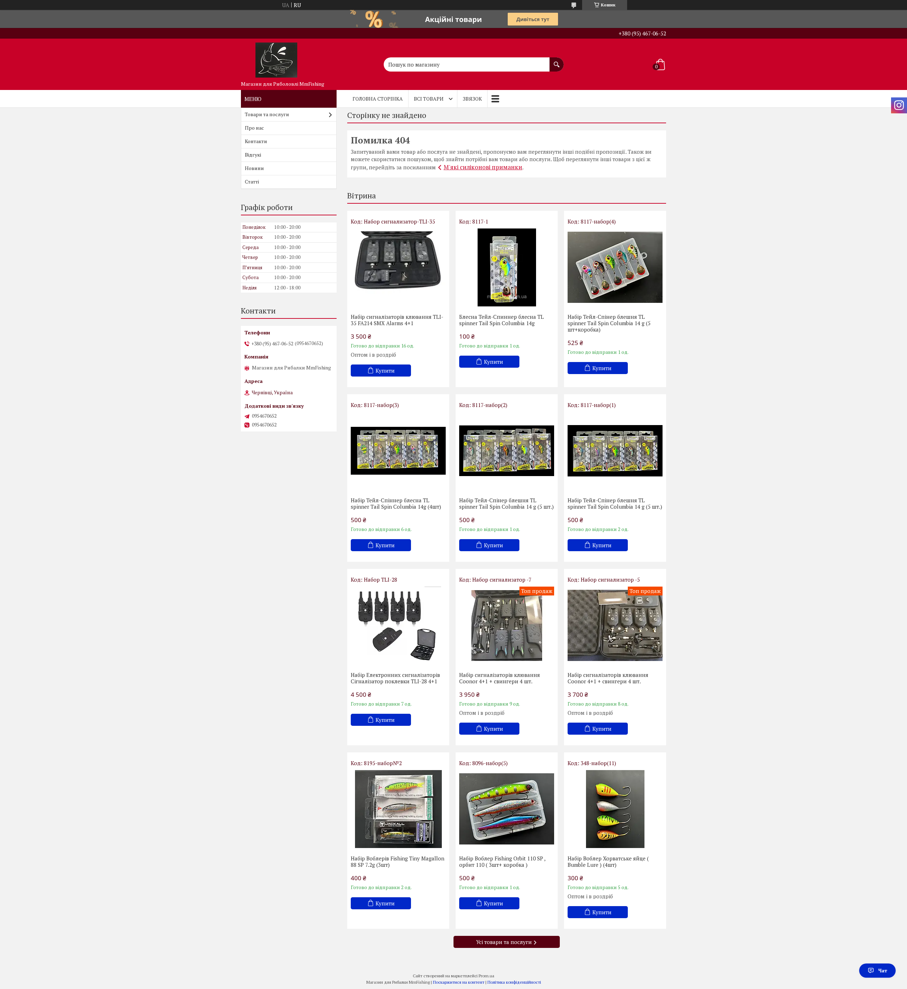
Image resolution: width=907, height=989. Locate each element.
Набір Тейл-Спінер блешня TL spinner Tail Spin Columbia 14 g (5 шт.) (506, 503)
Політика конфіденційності (514, 982)
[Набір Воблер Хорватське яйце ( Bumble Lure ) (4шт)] (615, 809)
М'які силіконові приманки (483, 167)
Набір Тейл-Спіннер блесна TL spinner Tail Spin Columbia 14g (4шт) (396, 503)
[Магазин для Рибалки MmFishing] (276, 58)
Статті (252, 181)
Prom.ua (486, 975)
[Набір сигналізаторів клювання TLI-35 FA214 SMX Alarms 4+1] (398, 267)
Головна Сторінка (378, 98)
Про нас (254, 127)
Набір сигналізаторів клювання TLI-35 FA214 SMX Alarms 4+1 (397, 319)
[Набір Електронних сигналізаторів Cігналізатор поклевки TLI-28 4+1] (398, 626)
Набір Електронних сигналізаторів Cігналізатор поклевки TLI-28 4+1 (395, 678)
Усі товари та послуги (504, 941)
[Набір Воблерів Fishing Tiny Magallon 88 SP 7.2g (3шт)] (398, 809)
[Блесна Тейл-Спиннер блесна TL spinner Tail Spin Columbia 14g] (506, 267)
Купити (385, 370)
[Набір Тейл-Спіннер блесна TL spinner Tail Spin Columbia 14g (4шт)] (398, 451)
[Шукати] (557, 61)
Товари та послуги (267, 114)
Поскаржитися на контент (458, 982)
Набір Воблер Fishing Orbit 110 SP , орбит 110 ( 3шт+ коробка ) (502, 861)
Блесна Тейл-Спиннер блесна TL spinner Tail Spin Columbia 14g (501, 319)
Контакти (256, 141)
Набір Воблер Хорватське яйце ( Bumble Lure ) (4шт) (608, 861)
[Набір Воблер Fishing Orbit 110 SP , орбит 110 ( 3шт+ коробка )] (506, 809)
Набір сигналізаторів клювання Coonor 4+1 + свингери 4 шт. (499, 678)
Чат (882, 970)
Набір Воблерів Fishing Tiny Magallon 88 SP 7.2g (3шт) (397, 861)
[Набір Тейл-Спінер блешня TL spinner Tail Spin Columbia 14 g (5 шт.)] (506, 451)
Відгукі (253, 154)
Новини (254, 168)
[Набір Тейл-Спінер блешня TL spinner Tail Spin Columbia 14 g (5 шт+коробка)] (615, 267)
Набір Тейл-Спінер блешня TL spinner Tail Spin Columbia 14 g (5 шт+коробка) (609, 323)
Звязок (472, 98)
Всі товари (429, 98)
